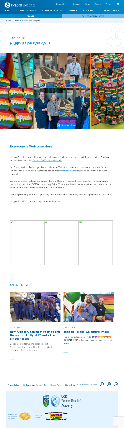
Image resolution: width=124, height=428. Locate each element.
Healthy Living (62, 4)
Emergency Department (93, 16)
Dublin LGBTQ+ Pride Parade (47, 160)
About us (76, 4)
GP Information (111, 10)
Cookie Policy (55, 385)
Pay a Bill (31, 16)
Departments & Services (52, 10)
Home (7, 10)
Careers (98, 4)
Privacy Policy (13, 385)
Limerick (73, 10)
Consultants (89, 10)
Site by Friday (70, 385)
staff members (68, 170)
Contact (109, 4)
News (87, 4)
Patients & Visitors (27, 10)
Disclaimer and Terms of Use (35, 385)
